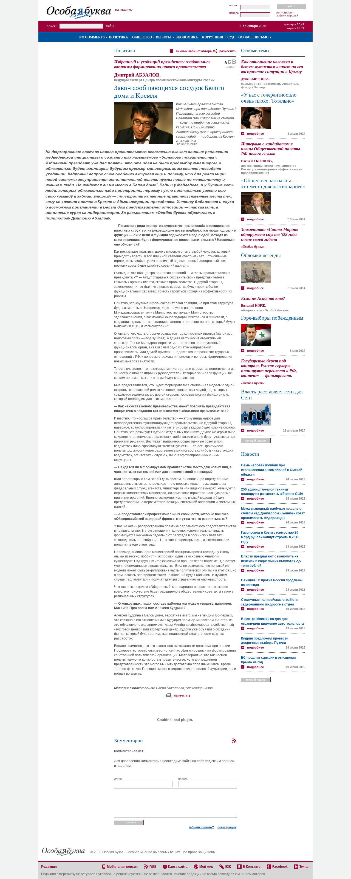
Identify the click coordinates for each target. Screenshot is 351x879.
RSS (152, 867)
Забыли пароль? (287, 15)
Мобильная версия (122, 867)
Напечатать (182, 695)
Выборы (163, 37)
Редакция (49, 867)
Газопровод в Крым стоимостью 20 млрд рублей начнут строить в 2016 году (270, 537)
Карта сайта (178, 867)
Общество (142, 37)
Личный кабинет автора (194, 51)
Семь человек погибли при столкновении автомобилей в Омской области (271, 470)
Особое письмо (253, 37)
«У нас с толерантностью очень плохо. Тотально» (268, 98)
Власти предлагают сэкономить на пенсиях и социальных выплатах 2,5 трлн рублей (271, 561)
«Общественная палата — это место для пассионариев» (273, 183)
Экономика (187, 37)
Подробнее (255, 133)
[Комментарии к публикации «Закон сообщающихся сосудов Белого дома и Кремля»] (234, 741)
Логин (233, 5)
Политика (118, 37)
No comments (92, 37)
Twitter (304, 867)
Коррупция (212, 37)
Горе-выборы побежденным (272, 318)
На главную (123, 10)
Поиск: (52, 26)
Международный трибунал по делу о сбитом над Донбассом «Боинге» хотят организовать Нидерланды (273, 513)
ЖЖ (228, 867)
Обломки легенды (261, 255)
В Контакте (252, 867)
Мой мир (206, 867)
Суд (230, 37)
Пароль (234, 13)
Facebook (280, 867)
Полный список (255, 440)
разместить (227, 51)
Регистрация (284, 12)
